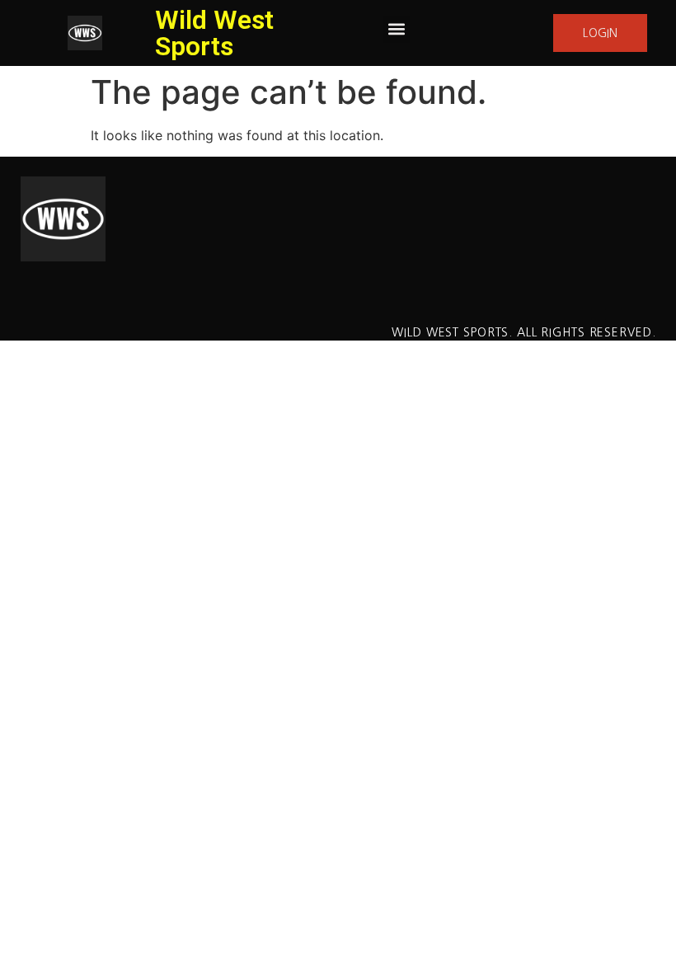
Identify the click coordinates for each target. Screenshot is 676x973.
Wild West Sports (214, 33)
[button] (396, 29)
